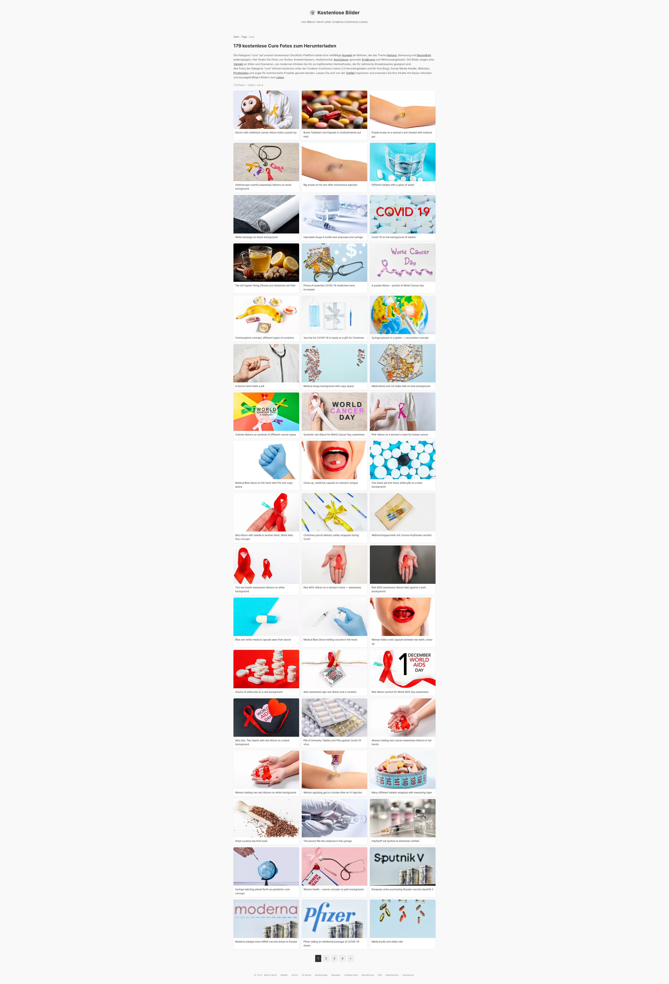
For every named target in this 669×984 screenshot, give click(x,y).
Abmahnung (368, 975)
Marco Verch (270, 975)
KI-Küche (306, 975)
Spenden (335, 975)
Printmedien (241, 73)
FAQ (380, 975)
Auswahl (347, 55)
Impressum (408, 975)
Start (236, 36)
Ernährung (368, 59)
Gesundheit (424, 55)
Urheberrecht (351, 975)
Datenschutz (392, 975)
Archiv (295, 975)
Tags (244, 36)
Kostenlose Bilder (338, 13)
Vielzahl (238, 64)
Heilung (392, 55)
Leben (280, 77)
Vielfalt (350, 73)
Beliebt (284, 975)
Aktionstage (321, 975)
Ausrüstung (341, 59)
